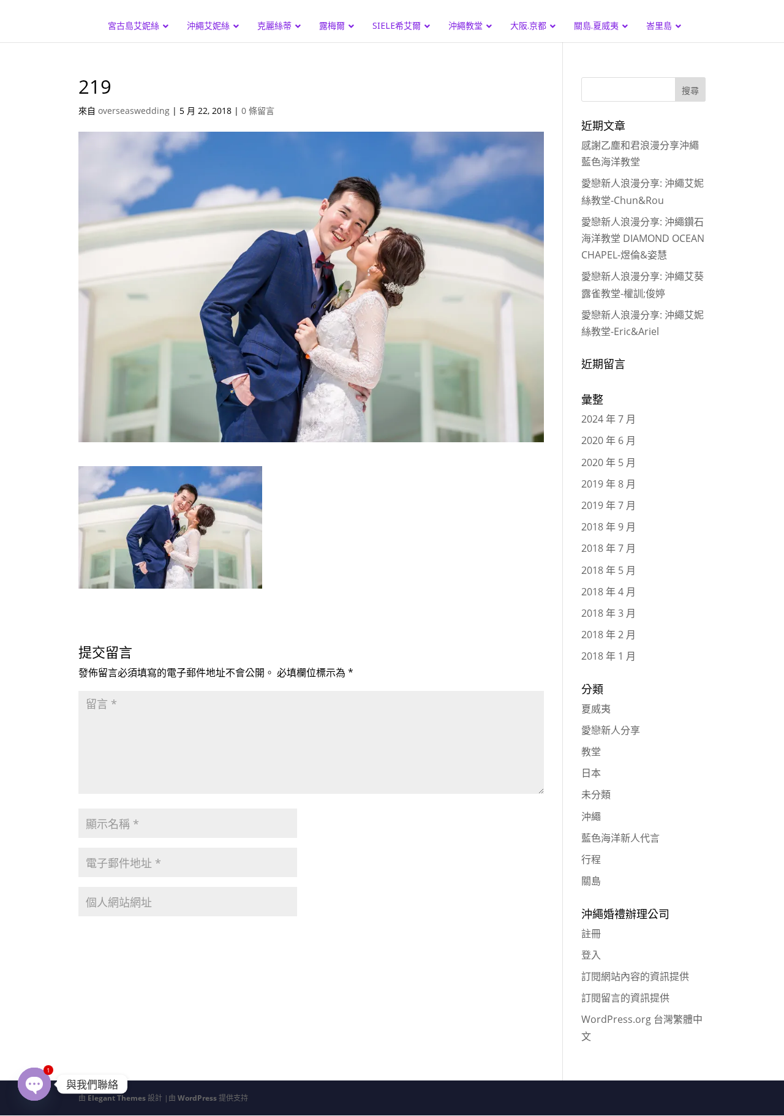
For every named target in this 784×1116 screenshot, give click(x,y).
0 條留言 (257, 110)
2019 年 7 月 (608, 505)
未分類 (596, 794)
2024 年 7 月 (608, 419)
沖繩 (591, 816)
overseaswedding (134, 110)
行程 (591, 859)
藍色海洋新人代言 (620, 838)
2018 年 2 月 (608, 634)
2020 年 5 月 (608, 462)
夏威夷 (596, 708)
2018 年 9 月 (608, 526)
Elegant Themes (117, 1098)
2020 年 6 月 (608, 440)
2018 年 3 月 (608, 613)
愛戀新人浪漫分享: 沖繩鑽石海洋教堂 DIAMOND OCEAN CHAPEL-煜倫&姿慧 (642, 238)
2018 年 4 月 (608, 591)
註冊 (591, 933)
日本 (591, 773)
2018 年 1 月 (608, 656)
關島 (591, 881)
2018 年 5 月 (608, 570)
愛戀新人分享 (610, 730)
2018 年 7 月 (608, 548)
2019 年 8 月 (608, 484)
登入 (591, 955)
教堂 (591, 751)
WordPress (197, 1098)
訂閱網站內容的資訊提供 (635, 976)
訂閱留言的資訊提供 (625, 998)
